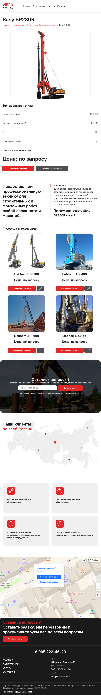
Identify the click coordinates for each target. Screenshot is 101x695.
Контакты (61, 6)
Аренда (8, 6)
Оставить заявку (70, 388)
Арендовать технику (18, 169)
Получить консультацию (52, 169)
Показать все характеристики (17, 150)
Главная (26, 6)
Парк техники (39, 6)
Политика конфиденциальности (18, 692)
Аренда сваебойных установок (42, 25)
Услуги (51, 6)
